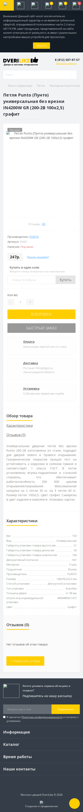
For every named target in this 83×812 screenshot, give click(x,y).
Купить (65, 279)
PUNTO (34, 237)
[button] (35, 5)
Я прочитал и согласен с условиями (43, 719)
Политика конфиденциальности (42, 717)
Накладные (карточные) (65, 85)
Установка (31, 388)
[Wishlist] (65, 224)
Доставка (30, 363)
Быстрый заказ (41, 327)
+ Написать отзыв (25, 661)
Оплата (28, 342)
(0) (43, 224)
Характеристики (19, 425)
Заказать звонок (66, 63)
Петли (41, 85)
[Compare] (75, 224)
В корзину (41, 314)
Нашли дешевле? (38, 257)
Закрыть (41, 45)
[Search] (73, 74)
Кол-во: (12, 295)
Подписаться (65, 709)
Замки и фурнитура (20, 85)
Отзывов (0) (16, 435)
